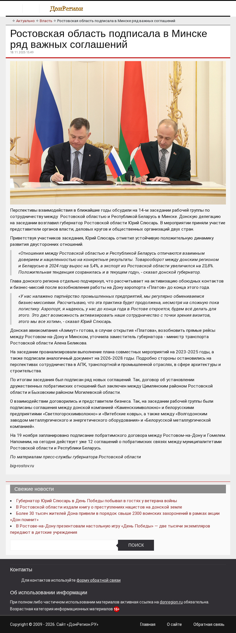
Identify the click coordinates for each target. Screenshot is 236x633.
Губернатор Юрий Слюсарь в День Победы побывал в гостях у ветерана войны (96, 500)
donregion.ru (171, 602)
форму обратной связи (99, 580)
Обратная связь (208, 624)
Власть (46, 21)
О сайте (174, 624)
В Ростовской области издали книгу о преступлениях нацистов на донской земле (99, 507)
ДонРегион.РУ (82, 624)
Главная (147, 624)
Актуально (25, 21)
